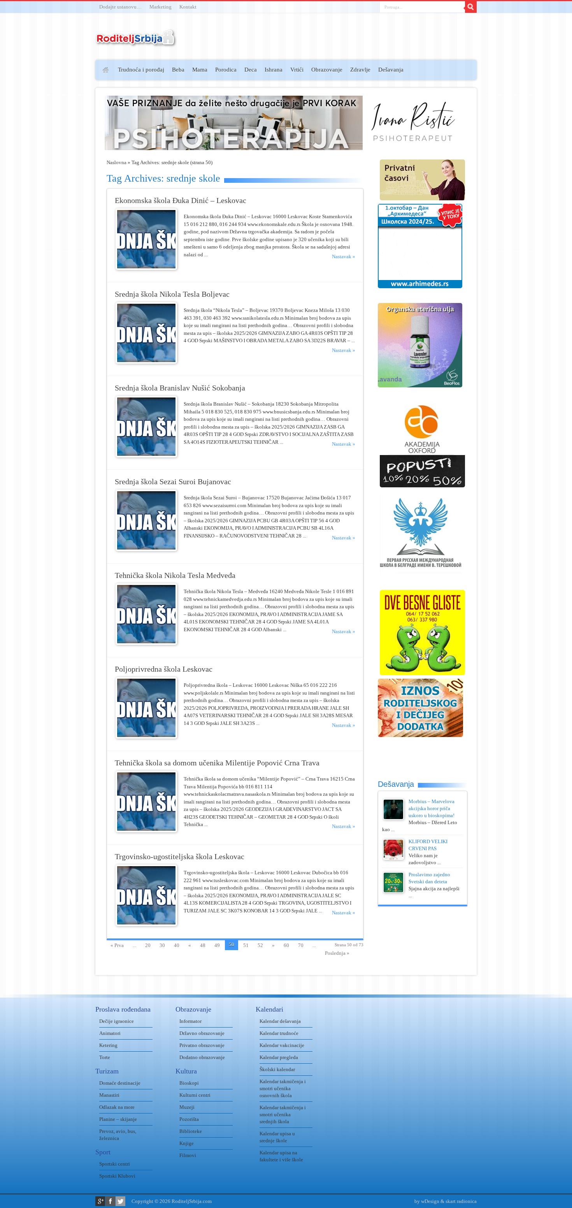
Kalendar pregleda (279, 1057)
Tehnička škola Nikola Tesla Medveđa (175, 575)
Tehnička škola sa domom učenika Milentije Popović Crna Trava (217, 763)
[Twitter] (120, 1201)
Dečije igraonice (116, 1021)
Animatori (110, 1033)
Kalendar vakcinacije (282, 1045)
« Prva (117, 945)
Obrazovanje (326, 70)
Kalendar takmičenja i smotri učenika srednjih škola (283, 1114)
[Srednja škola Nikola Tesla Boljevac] (146, 362)
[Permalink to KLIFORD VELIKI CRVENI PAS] (393, 858)
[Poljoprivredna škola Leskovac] (146, 737)
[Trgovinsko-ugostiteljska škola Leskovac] (146, 924)
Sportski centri (114, 1164)
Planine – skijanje (118, 1119)
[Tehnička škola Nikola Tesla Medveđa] (146, 643)
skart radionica (461, 1201)
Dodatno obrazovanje (202, 1057)
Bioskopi (189, 1083)
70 (301, 945)
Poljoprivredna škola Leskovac (163, 669)
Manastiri (109, 1095)
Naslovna (116, 162)
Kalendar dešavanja (280, 1021)
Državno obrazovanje (202, 1033)
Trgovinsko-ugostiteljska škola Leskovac (179, 857)
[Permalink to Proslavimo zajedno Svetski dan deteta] (393, 891)
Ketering (108, 1045)
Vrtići (297, 70)
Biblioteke (190, 1131)
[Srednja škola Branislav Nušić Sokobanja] (146, 456)
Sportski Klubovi (117, 1176)
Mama (199, 70)
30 (162, 945)
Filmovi (187, 1155)
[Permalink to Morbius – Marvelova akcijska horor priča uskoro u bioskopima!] (393, 818)
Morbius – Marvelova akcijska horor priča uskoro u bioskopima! (431, 808)
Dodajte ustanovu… (120, 7)
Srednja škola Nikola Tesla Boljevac (172, 294)
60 (286, 945)
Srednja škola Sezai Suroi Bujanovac (173, 482)
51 (246, 945)
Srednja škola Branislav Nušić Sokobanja (180, 388)
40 (176, 945)
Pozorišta (189, 1119)
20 (148, 945)
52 (260, 945)
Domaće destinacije (119, 1083)
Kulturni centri (195, 1095)
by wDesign (426, 1201)
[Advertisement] (65, 173)
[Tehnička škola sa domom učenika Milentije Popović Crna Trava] (146, 830)
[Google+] (100, 1201)
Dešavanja (391, 70)
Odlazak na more (117, 1107)
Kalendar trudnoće (279, 1033)
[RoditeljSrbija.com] (136, 42)
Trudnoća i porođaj (141, 70)
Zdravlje (360, 70)
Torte (104, 1057)
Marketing (160, 7)
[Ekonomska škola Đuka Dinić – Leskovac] (146, 268)
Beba (178, 70)
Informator (190, 1021)
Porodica (226, 70)
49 (217, 945)
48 (202, 945)
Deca (250, 70)
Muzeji (187, 1107)
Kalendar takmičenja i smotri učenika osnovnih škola (283, 1088)
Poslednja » (337, 953)
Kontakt (188, 7)
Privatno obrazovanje (202, 1045)
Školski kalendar (277, 1069)
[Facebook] (110, 1201)
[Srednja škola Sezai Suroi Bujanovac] (146, 549)
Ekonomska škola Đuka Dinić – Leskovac (180, 200)
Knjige (186, 1143)
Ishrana (273, 70)
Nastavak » (343, 256)
